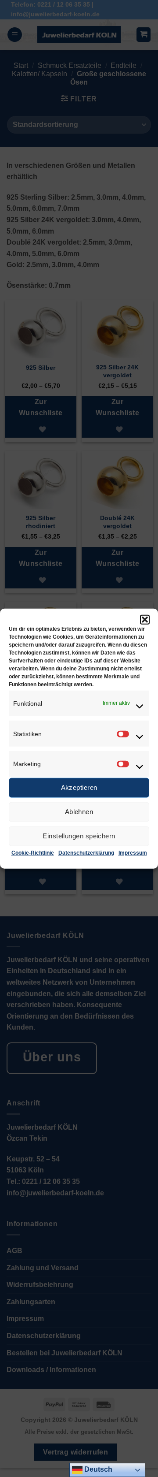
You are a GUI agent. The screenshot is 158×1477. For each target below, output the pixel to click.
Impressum (132, 853)
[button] (144, 619)
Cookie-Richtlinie (32, 853)
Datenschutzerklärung (86, 853)
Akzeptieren (79, 787)
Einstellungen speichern (79, 836)
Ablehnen (79, 811)
